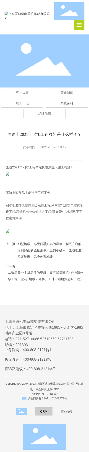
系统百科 (66, 103)
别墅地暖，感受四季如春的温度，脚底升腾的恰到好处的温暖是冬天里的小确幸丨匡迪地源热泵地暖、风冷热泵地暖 (49, 250)
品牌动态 (44, 113)
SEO (56, 389)
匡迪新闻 (66, 93)
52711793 (65, 339)
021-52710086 (27, 339)
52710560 (48, 339)
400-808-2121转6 (37, 359)
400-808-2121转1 (37, 350)
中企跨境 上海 (44, 389)
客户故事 (22, 93)
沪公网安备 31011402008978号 (47, 398)
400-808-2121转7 (40, 369)
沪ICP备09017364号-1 (45, 394)
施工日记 (22, 103)
